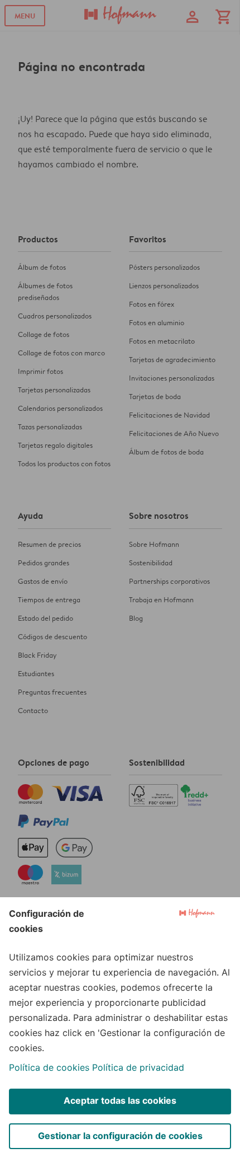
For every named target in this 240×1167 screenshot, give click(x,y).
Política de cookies (49, 1067)
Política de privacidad (138, 1067)
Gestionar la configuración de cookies (120, 1135)
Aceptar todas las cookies (120, 1100)
